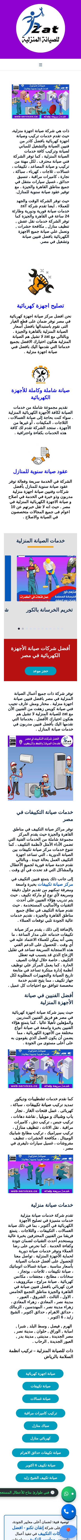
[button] (68, 1495)
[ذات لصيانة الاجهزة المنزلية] (40, 28)
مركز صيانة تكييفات (55, 884)
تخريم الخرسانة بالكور (40, 610)
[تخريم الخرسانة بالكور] (40, 578)
